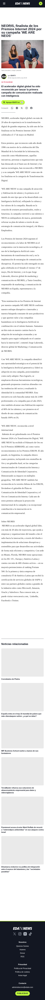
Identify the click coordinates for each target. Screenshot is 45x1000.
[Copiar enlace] (26, 108)
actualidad (7, 82)
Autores (23, 950)
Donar (22, 953)
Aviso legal (22, 975)
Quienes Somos (22, 946)
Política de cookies (22, 972)
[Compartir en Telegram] (17, 108)
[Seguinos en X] (40, 3)
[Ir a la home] (22, 3)
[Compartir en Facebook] (31, 108)
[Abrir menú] (4, 3)
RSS (22, 957)
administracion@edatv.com (22, 987)
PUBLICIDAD (22, 993)
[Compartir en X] (21, 108)
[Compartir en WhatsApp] (12, 108)
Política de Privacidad (22, 968)
